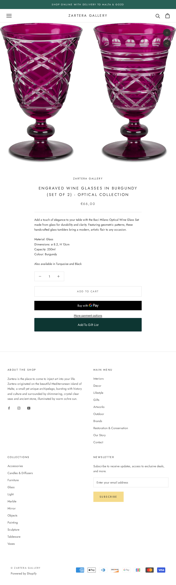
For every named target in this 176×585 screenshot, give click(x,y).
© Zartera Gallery (26, 568)
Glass (11, 487)
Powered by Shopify (23, 573)
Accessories (15, 466)
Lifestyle (98, 393)
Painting (13, 522)
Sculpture (13, 529)
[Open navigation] (9, 16)
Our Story (99, 435)
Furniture (13, 480)
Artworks (99, 407)
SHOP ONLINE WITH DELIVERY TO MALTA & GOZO (88, 4)
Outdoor (98, 414)
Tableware (14, 536)
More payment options (88, 315)
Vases (11, 544)
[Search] (158, 15)
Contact (98, 442)
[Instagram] (18, 408)
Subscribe (108, 497)
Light (11, 494)
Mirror (12, 508)
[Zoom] (167, 32)
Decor (97, 386)
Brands (97, 421)
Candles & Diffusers (20, 473)
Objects (12, 515)
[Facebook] (9, 408)
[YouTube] (28, 408)
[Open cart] (167, 15)
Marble (12, 501)
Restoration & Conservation (110, 428)
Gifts (96, 400)
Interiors (98, 378)
